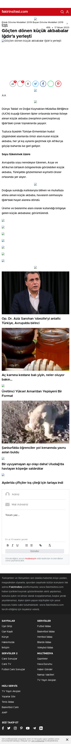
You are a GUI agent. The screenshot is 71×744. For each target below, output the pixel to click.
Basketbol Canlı (10, 707)
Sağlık (5, 26)
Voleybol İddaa (45, 647)
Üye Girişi (7, 626)
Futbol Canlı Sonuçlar (13, 669)
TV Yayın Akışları (46, 680)
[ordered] (26, 545)
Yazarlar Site (8, 696)
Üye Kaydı (7, 631)
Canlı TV (6, 664)
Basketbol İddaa (45, 631)
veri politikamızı (37, 741)
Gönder (34, 551)
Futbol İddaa (44, 626)
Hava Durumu (44, 664)
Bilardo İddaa (44, 642)
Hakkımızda (8, 642)
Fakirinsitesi (15, 587)
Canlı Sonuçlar (9, 659)
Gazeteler (42, 659)
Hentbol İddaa (44, 637)
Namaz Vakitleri (45, 675)
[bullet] (31, 545)
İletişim (5, 647)
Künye (5, 637)
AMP (4, 712)
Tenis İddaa (8, 702)
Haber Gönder (45, 669)
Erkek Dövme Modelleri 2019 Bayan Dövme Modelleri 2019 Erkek (32, 23)
